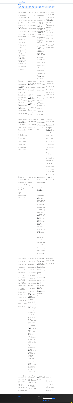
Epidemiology (19, 99)
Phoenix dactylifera (38, 187)
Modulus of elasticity (48, 156)
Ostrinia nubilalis (29, 183)
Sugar (28, 353)
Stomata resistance (29, 350)
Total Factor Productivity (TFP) (40, 283)
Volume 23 (40, 6)
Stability (28, 337)
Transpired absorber (39, 288)
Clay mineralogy (38, 38)
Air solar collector (20, 41)
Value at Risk (19, 375)
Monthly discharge (48, 168)
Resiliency (19, 277)
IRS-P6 (19, 147)
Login (49, 0)
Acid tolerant (19, 17)
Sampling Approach (29, 268)
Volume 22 (43, 6)
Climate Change (38, 41)
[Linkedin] (46, 400)
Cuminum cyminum (39, 76)
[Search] (54, 2)
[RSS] (48, 400)
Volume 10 (46, 7)
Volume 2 (35, 8)
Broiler (28, 34)
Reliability (19, 266)
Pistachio (38, 203)
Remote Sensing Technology (21, 269)
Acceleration (19, 11)
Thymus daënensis (38, 273)
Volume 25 (33, 6)
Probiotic (38, 239)
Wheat (28, 386)
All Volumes (20, 6)
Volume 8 (52, 7)
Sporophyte (29, 334)
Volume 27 (26, 6)
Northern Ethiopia (20, 191)
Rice (18, 289)
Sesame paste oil (29, 297)
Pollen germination (38, 215)
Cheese (37, 23)
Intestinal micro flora (20, 126)
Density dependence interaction (49, 20)
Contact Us (52, 2)
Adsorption (19, 28)
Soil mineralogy (29, 304)
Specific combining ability (30, 331)
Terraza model (38, 267)
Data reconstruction (48, 11)
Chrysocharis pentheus (39, 32)
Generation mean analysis (39, 89)
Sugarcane (29, 356)
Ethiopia (19, 108)
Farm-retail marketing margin (30, 84)
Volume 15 (30, 7)
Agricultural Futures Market (20, 33)
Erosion (19, 105)
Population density (38, 224)
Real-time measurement (20, 260)
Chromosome (38, 29)
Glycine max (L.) (38, 103)
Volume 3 (32, 8)
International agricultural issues (21, 122)
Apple (19, 55)
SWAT (28, 370)
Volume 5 (25, 8)
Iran (18, 129)
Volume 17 (23, 7)
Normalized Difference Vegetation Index (22, 186)
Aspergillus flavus (20, 61)
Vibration (19, 383)
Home (32, 2)
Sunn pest (28, 367)
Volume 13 (36, 7)
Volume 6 (22, 8)
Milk (46, 150)
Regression (19, 263)
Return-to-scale (19, 280)
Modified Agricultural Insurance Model (49, 153)
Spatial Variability (29, 328)
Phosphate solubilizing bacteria (40, 190)
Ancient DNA (19, 47)
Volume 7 (19, 8)
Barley (28, 14)
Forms (28, 101)
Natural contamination (20, 177)
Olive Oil (28, 180)
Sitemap (18, 399)
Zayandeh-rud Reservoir (48, 375)
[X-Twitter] (45, 400)
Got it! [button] (71, 402)
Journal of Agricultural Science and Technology (21, 2)
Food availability (29, 96)
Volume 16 (26, 7)
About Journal (19, 396)
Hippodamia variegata (48, 91)
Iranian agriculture (20, 143)
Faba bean (29, 81)
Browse (34, 2)
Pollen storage (38, 221)
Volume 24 (36, 6)
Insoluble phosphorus (20, 118)
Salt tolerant (29, 265)
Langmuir (38, 118)
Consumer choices (38, 54)
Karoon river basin (29, 118)
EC (18, 81)
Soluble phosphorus (29, 307)
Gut (37, 113)
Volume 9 (49, 7)
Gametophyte (38, 81)
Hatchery (47, 81)
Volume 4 (29, 8)
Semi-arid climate (29, 294)
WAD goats (29, 375)
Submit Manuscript (45, 2)
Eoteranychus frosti (20, 94)
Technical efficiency (39, 261)
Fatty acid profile (29, 86)
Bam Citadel (29, 11)
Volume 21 (46, 6)
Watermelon (29, 378)
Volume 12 (40, 7)
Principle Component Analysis (39, 234)
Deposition (47, 28)
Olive (28, 177)
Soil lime (28, 300)
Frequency (29, 104)
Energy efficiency (20, 84)
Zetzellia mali (47, 378)
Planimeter (38, 206)
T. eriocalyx (38, 264)
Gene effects (38, 84)
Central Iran (38, 20)
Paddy (37, 177)
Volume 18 (20, 7)
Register (53, 0)
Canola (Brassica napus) (39, 14)
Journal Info (37, 2)
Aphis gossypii (19, 51)
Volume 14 (33, 7)
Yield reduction (38, 377)
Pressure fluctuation (38, 232)
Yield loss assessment (39, 375)
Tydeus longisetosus (39, 291)
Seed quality (29, 290)
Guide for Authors (41, 2)
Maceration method (48, 118)
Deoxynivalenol (47, 25)
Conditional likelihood (39, 51)
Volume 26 (30, 6)
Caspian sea (38, 17)
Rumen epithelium (20, 305)
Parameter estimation (39, 184)
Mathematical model (48, 125)
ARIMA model (19, 58)
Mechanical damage (48, 128)
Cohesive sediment (38, 48)
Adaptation (19, 20)
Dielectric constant (48, 31)
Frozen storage (29, 112)
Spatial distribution (29, 320)
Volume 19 (53, 6)
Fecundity (29, 89)
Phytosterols (38, 201)
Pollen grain (38, 218)
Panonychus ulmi (38, 180)
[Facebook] (43, 400)
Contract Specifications (39, 56)
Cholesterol (38, 26)
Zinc (46, 387)
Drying (46, 45)
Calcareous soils (38, 11)
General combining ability (39, 86)
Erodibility (19, 102)
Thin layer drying (38, 270)
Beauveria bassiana (29, 18)
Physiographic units (38, 198)
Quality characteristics (48, 177)
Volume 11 (43, 7)
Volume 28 (23, 6)
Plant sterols (38, 209)
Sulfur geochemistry (29, 364)
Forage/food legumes (30, 98)
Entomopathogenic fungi (20, 87)
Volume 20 (50, 6)
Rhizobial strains (19, 283)
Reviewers (49, 2)
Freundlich (29, 110)
